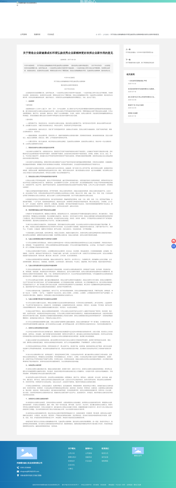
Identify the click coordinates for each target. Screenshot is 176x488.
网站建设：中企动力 (115, 485)
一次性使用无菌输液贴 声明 (137, 81)
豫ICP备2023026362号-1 (70, 485)
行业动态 (51, 34)
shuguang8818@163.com (29, 471)
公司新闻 (23, 34)
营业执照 (103, 485)
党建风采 (37, 34)
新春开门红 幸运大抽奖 (136, 105)
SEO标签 (96, 485)
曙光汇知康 (137, 485)
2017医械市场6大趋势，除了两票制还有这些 (140, 62)
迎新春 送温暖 (133, 113)
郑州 (123, 485)
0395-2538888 (25, 467)
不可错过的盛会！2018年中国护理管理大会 (139, 52)
